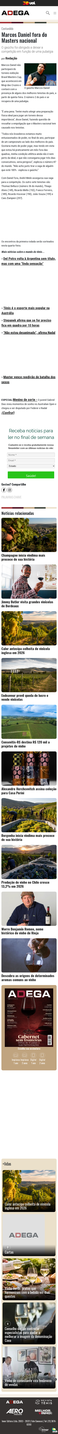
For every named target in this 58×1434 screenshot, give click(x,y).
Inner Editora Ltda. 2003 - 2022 (16, 1421)
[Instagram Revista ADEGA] (10, 489)
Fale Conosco (36, 1421)
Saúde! (31, 476)
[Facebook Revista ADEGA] (4, 489)
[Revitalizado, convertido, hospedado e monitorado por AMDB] (54, 1429)
